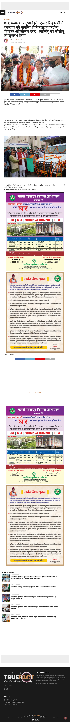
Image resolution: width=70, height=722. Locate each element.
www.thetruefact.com (16, 701)
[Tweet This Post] (25, 94)
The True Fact (37, 715)
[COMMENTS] (55, 94)
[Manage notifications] (65, 718)
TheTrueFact (16, 39)
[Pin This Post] (35, 94)
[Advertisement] (35, 6)
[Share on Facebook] (15, 94)
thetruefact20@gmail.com (16, 702)
